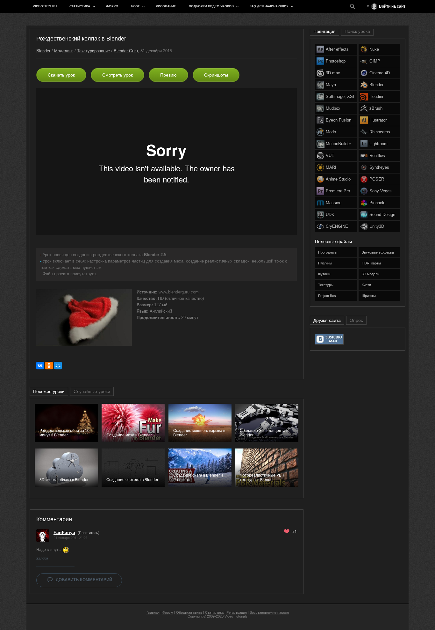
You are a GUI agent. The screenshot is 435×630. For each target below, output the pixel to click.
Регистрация (236, 612)
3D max (333, 72)
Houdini (376, 96)
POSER (376, 179)
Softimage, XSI (340, 96)
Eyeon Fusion (338, 120)
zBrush (375, 108)
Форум (112, 6)
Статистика (79, 6)
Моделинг (63, 50)
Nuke (374, 49)
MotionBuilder (338, 143)
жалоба (42, 558)
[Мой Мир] (58, 365)
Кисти (366, 285)
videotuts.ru (45, 6)
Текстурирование (93, 50)
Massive (333, 202)
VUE (330, 155)
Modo (331, 132)
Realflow (377, 155)
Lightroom (378, 143)
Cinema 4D (379, 72)
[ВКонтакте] (40, 365)
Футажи (324, 274)
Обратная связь (189, 612)
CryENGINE (337, 226)
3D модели (370, 274)
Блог (135, 6)
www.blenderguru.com (179, 292)
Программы (327, 252)
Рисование (166, 6)
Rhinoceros (379, 132)
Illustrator (378, 120)
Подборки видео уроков (211, 6)
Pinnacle (377, 202)
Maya (331, 84)
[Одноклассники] (49, 365)
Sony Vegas (380, 191)
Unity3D (376, 226)
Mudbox (333, 108)
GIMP (374, 61)
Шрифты (369, 296)
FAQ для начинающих (269, 6)
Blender (43, 50)
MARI (331, 167)
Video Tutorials (236, 616)
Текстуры (325, 285)
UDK (330, 214)
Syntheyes (379, 167)
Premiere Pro (338, 191)
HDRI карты (371, 263)
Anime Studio (338, 179)
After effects (337, 49)
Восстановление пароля (269, 612)
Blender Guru (126, 50)
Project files (327, 296)
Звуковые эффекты (378, 252)
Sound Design (382, 214)
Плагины (325, 263)
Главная (153, 612)
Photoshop (336, 61)
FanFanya (64, 532)
